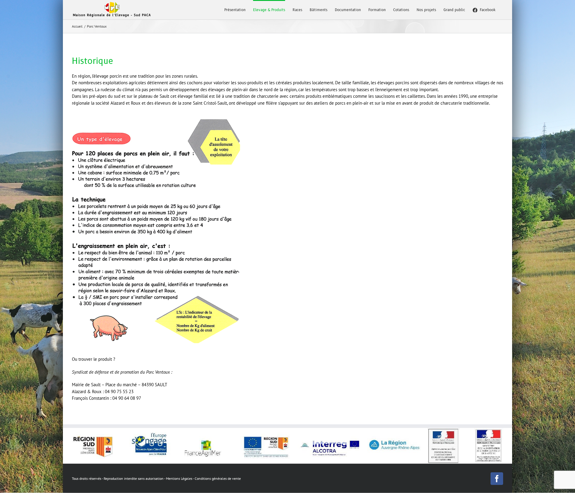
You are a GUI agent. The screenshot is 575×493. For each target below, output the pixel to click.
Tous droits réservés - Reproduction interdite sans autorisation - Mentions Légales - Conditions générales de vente (156, 478)
